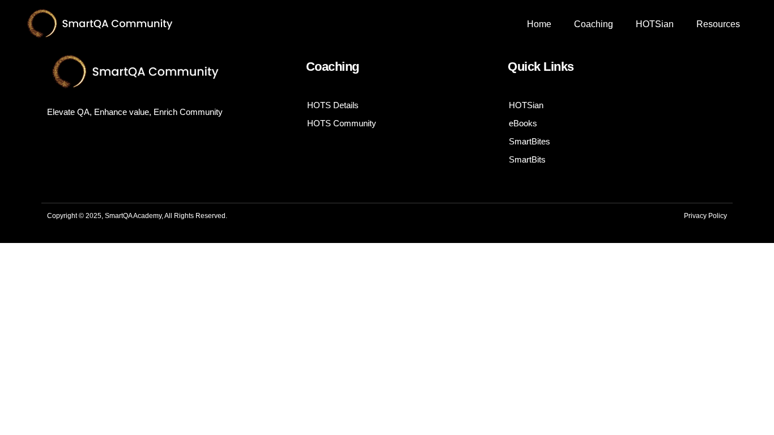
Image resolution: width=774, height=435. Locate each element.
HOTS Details (333, 105)
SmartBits (527, 159)
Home (539, 24)
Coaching (593, 24)
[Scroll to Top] (736, 397)
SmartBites (529, 141)
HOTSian (655, 24)
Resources (718, 24)
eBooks (523, 123)
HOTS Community (341, 123)
